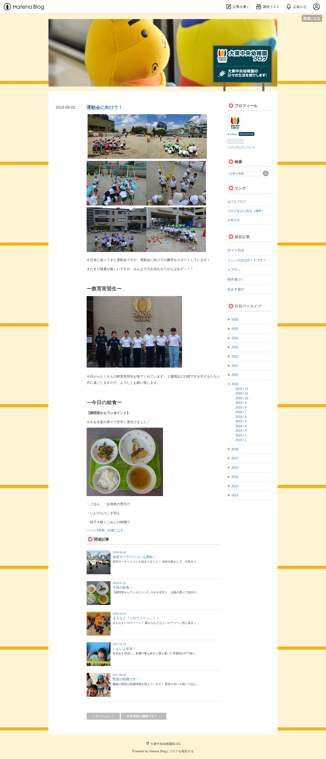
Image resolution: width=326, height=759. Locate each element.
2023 (234, 347)
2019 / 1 (241, 440)
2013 (234, 495)
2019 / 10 (241, 398)
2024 (234, 338)
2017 (234, 458)
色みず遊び (235, 289)
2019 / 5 (241, 421)
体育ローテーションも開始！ (134, 557)
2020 (234, 375)
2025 (234, 329)
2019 (234, 384)
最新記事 (242, 237)
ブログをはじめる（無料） (246, 211)
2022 (234, 356)
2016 (234, 467)
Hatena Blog (157, 751)
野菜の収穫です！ (126, 679)
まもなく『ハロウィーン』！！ (136, 618)
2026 (234, 319)
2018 (234, 449)
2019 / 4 (241, 426)
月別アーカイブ (248, 306)
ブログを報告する (181, 751)
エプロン (234, 270)
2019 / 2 (241, 435)
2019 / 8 (241, 407)
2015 (234, 477)
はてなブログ (236, 201)
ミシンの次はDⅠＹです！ (247, 260)
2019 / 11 (241, 393)
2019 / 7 (241, 412)
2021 (234, 366)
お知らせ (233, 220)
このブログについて (241, 147)
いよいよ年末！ (124, 649)
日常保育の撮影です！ (143, 716)
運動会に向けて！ (105, 107)
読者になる (312, 18)
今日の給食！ (123, 587)
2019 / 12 (241, 389)
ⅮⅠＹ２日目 (235, 250)
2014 (234, 486)
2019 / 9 (241, 403)
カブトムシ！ (103, 716)
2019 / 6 (241, 417)
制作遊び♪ (234, 279)
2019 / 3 (241, 430)
